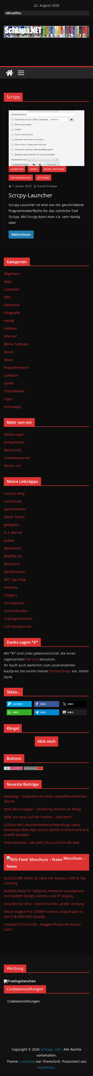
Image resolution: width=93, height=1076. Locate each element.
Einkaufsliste (14, 442)
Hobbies (10, 328)
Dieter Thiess (14, 517)
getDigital (11, 524)
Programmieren (20, 177)
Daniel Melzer (15, 509)
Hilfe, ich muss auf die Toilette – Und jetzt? (38, 817)
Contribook (12, 501)
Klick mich (46, 741)
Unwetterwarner (17, 458)
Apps (8, 281)
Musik (8, 352)
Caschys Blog (14, 493)
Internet (10, 336)
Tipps (8, 399)
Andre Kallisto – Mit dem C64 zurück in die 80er (42, 842)
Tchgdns (10, 595)
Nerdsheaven (14, 571)
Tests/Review (14, 391)
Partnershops (60, 671)
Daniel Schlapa (47, 186)
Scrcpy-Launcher (30, 195)
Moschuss (12, 564)
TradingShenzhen (18, 618)
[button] (19, 704)
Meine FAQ (12, 450)
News (8, 359)
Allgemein (12, 273)
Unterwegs (12, 406)
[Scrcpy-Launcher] (46, 138)
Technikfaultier (16, 611)
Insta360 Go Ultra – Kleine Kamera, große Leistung (44, 903)
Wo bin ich (12, 465)
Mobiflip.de (13, 556)
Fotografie (12, 312)
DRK (7, 297)
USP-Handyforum (17, 626)
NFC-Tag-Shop (15, 579)
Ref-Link (32, 659)
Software (43, 177)
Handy (34, 169)
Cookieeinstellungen (23, 1001)
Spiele (9, 383)
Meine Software (54, 169)
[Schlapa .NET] (9, 73)
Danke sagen (14, 434)
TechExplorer (14, 603)
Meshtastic (12, 548)
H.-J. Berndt (13, 532)
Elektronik (12, 305)
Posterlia (11, 587)
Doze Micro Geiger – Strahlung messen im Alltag (42, 809)
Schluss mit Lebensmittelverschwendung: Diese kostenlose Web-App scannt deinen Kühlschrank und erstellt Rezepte (46, 829)
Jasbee (9, 540)
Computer (16, 169)
